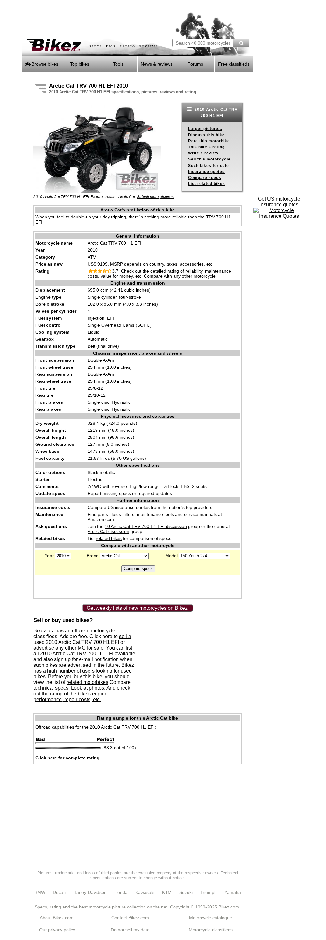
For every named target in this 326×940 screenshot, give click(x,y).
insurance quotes (132, 507)
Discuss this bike (206, 135)
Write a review (203, 153)
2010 (122, 86)
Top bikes (79, 64)
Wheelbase (47, 451)
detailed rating (164, 271)
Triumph (208, 892)
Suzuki (186, 892)
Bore (40, 304)
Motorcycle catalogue (210, 917)
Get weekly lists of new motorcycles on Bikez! (138, 608)
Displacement (50, 290)
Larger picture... (205, 128)
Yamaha (232, 892)
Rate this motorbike (209, 141)
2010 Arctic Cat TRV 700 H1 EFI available (87, 653)
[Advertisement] (96, 19)
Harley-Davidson (90, 892)
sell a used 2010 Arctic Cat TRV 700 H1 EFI (82, 639)
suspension (61, 360)
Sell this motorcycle (209, 159)
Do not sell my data (130, 929)
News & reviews (157, 64)
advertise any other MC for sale (68, 648)
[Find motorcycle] (241, 43)
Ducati (59, 892)
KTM (167, 892)
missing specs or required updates (137, 493)
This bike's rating (206, 147)
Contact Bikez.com (130, 917)
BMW (39, 892)
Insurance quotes (206, 171)
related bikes (109, 538)
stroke (57, 304)
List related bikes (206, 184)
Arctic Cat (61, 86)
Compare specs (204, 177)
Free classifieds (234, 64)
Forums (195, 64)
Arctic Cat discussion (108, 531)
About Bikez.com (57, 917)
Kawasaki (144, 892)
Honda (121, 892)
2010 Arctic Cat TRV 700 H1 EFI (215, 112)
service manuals (200, 514)
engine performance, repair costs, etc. (70, 696)
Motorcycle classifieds (211, 929)
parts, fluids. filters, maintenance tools (136, 514)
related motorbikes (87, 682)
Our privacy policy (57, 929)
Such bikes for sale (208, 165)
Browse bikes (44, 64)
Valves (42, 311)
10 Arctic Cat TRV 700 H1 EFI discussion (146, 526)
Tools (118, 64)
